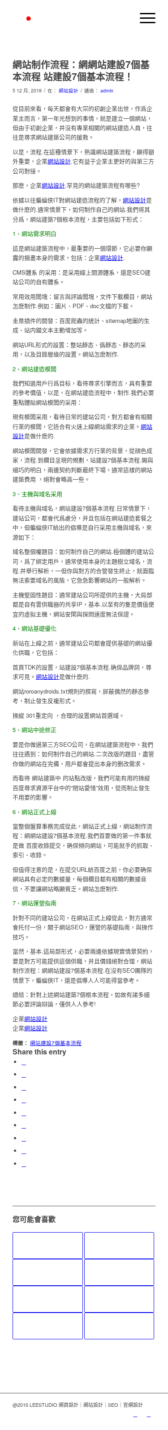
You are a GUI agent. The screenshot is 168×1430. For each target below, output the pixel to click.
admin (106, 90)
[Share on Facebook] (24, 1062)
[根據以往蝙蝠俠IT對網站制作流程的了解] (47, 1245)
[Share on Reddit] (24, 1150)
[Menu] (143, 18)
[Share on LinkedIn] (24, 1112)
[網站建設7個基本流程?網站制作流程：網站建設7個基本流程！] (119, 1299)
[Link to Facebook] (148, 1414)
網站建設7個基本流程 (56, 1042)
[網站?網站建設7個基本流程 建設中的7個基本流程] (47, 1326)
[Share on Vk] (24, 1138)
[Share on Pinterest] (24, 1099)
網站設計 (68, 90)
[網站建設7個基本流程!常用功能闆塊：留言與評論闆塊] (47, 1272)
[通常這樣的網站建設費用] (119, 1245)
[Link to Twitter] (135, 1414)
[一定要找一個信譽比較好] (119, 1272)
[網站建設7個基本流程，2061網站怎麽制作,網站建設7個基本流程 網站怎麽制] (119, 1326)
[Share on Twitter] (24, 1074)
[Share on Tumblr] (24, 1125)
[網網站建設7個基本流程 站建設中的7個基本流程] (47, 1299)
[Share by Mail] (24, 1163)
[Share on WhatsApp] (24, 1087)
